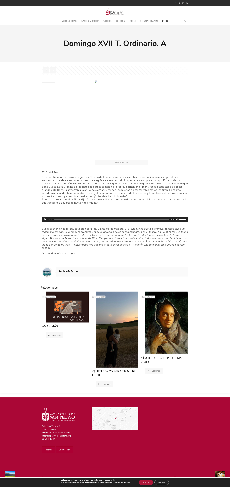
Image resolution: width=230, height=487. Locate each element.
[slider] (183, 219)
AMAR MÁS (50, 326)
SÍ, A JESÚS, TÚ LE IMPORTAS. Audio (161, 360)
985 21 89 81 (48, 439)
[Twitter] (179, 3)
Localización (64, 449)
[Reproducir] (45, 219)
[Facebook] (176, 3)
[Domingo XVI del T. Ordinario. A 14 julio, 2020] (7, 476)
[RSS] (186, 3)
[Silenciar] (177, 219)
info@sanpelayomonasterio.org (56, 435)
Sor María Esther (68, 271)
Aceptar (146, 482)
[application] (115, 219)
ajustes (127, 482)
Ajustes (161, 482)
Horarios (48, 449)
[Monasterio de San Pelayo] (115, 11)
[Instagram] (183, 3)
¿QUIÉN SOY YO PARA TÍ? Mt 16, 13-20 (113, 373)
